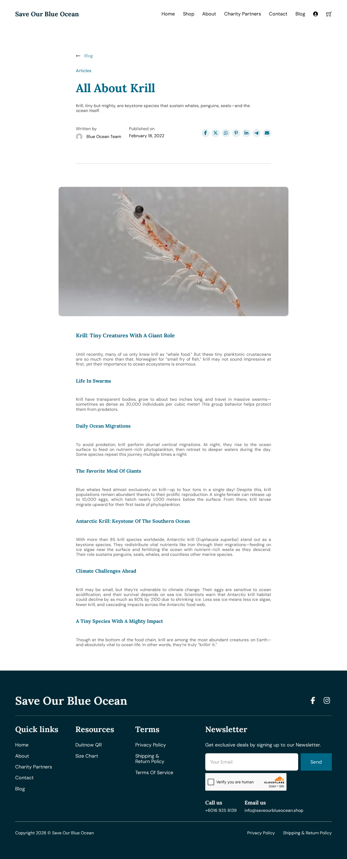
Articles (83, 70)
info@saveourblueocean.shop (274, 810)
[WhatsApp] (226, 133)
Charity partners (33, 767)
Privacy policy (150, 745)
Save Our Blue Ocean (47, 14)
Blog (300, 14)
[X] (215, 133)
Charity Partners (242, 14)
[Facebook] (205, 133)
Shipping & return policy (149, 758)
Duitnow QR (88, 745)
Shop (188, 14)
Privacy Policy (261, 833)
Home (168, 14)
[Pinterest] (236, 133)
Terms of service (154, 772)
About (209, 14)
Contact (278, 14)
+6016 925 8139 (221, 810)
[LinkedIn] (246, 133)
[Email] (267, 133)
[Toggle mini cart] (329, 14)
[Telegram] (257, 133)
